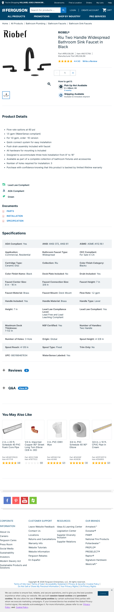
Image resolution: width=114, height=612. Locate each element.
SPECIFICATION (15, 220)
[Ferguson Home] (15, 10)
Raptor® (90, 555)
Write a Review (90, 61)
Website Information (39, 551)
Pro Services (97, 16)
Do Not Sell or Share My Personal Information (38, 586)
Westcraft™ (91, 564)
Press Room (6, 544)
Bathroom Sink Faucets (80, 23)
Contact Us (34, 530)
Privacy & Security (77, 584)
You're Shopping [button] (25, 3)
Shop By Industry (69, 16)
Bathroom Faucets (57, 23)
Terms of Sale (38, 584)
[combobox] (47, 10)
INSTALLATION (15, 216)
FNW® (89, 535)
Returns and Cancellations (42, 539)
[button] (111, 590)
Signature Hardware (96, 560)
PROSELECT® (93, 551)
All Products (16, 16)
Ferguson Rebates (38, 555)
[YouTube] (24, 500)
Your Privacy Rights (69, 586)
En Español (34, 560)
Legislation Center (66, 530)
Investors (5, 556)
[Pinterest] (15, 500)
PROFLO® (91, 547)
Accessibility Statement (56, 584)
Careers (4, 536)
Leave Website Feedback (42, 526)
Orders (89, 3)
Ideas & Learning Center (69, 526)
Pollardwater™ (93, 543)
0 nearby (67, 90)
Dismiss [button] (103, 593)
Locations (34, 535)
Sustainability (7, 552)
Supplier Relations (66, 541)
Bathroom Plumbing (36, 23)
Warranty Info (36, 543)
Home (5, 23)
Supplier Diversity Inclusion (66, 536)
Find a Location (75, 3)
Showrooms (59, 3)
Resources (63, 520)
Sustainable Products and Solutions (13, 566)
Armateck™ (91, 526)
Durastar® (91, 530)
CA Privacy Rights (88, 586)
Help (110, 3)
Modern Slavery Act (10, 561)
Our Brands (93, 520)
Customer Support (40, 520)
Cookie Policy (93, 584)
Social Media (6, 548)
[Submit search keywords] (63, 10)
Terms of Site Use (22, 584)
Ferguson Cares (8, 540)
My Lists (100, 3)
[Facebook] (7, 500)
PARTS (10, 211)
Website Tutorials (38, 547)
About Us (5, 532)
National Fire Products (97, 539)
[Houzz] (33, 500)
